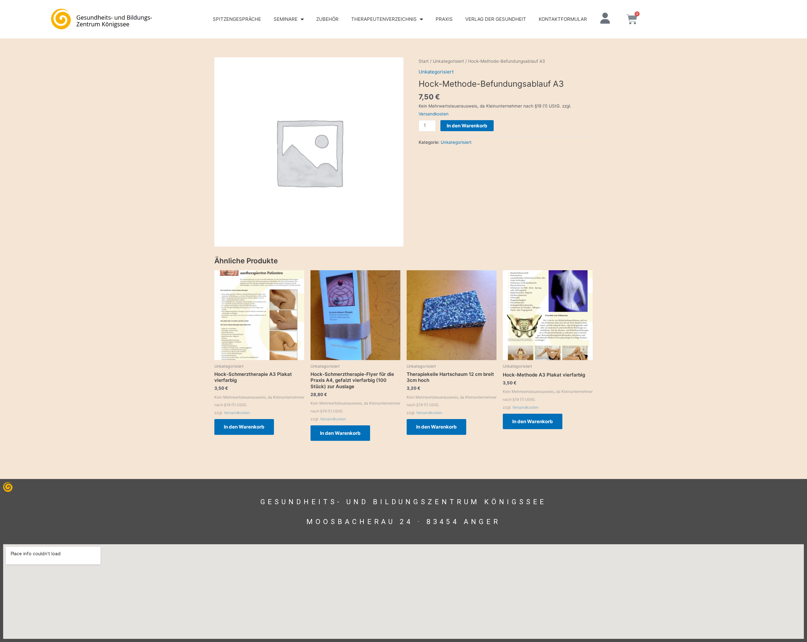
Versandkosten (434, 113)
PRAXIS (444, 19)
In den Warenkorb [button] (244, 427)
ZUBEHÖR (327, 19)
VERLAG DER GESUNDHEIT (495, 19)
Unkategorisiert (448, 61)
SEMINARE (286, 19)
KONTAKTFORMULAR (563, 19)
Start (424, 61)
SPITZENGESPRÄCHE (237, 19)
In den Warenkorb (467, 126)
